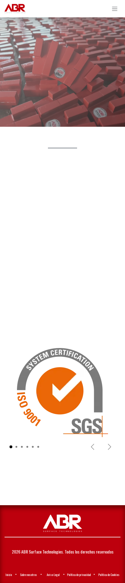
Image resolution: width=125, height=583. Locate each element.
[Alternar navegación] (115, 8)
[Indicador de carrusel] (10, 446)
